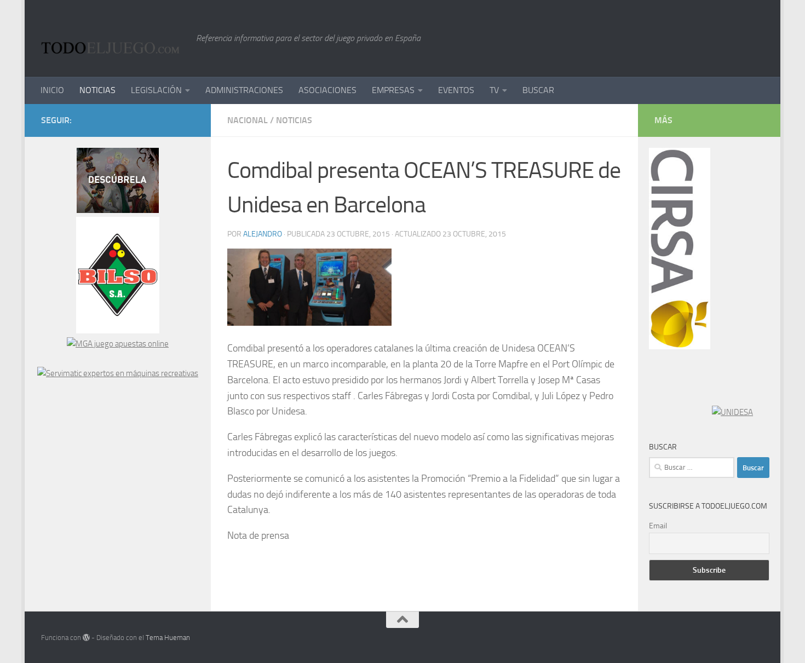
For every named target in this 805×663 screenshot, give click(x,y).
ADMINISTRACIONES (244, 90)
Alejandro (262, 234)
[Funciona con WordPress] (86, 637)
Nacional (247, 120)
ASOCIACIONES (327, 90)
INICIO (52, 90)
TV (494, 90)
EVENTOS (456, 90)
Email (658, 526)
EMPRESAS (393, 90)
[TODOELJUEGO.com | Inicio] (113, 38)
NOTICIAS (97, 90)
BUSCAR (538, 90)
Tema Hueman (168, 637)
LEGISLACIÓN (156, 90)
